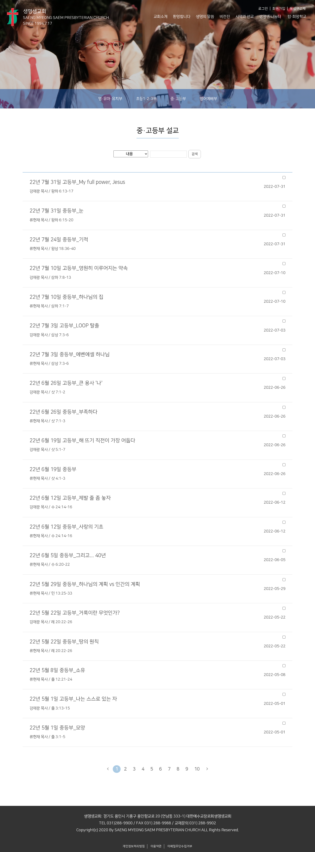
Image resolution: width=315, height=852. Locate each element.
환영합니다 (181, 17)
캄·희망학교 (296, 17)
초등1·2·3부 (146, 99)
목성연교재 (298, 9)
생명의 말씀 (205, 17)
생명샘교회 (66, 15)
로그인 (263, 9)
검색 (194, 154)
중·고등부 (178, 99)
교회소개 (160, 17)
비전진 (225, 17)
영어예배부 (208, 99)
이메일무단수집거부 (179, 846)
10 (197, 768)
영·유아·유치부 (110, 99)
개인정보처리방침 (134, 846)
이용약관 (156, 846)
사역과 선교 (244, 17)
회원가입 (278, 9)
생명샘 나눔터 (270, 17)
